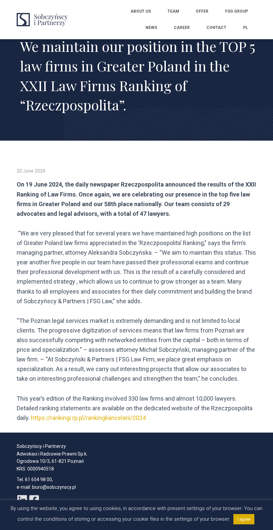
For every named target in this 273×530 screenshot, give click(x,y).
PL (245, 27)
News (151, 27)
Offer (202, 11)
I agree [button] (243, 519)
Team (173, 11)
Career (182, 27)
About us (141, 11)
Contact (216, 27)
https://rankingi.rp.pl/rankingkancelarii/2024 (88, 417)
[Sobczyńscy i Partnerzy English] (44, 19)
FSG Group (236, 11)
